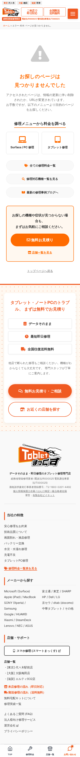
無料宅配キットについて (20, 698)
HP (44, 597)
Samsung (10, 608)
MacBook (29, 597)
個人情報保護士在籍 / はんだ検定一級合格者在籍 (40, 491)
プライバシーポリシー (18, 731)
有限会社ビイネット (44, 495)
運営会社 (10, 725)
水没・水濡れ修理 (15, 549)
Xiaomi (8, 620)
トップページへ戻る (40, 271)
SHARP (66, 591)
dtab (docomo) (63, 602)
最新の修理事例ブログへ (42, 192)
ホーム (6, 25)
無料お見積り (41, 240)
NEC (20, 625)
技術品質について (15, 531)
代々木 (9, 3)
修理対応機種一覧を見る (42, 178)
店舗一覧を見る (41, 252)
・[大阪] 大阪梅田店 (17, 673)
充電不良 (10, 554)
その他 (69, 608)
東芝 (56, 591)
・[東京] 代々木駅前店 (18, 667)
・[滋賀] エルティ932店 (19, 679)
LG (58, 597)
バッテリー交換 (14, 543)
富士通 (46, 591)
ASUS (29, 625)
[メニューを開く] (73, 14)
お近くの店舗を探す (43, 409)
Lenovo (9, 625)
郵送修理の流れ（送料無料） (27, 692)
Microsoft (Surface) (17, 591)
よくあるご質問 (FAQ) (18, 714)
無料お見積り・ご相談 (43, 391)
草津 (36, 3)
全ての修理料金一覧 (43, 165)
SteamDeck (23, 620)
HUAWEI (21, 614)
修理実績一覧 (12, 704)
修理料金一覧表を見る (22, 568)
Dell (51, 597)
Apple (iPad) (12, 597)
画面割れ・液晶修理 (17, 537)
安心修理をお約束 (15, 526)
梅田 (23, 3)
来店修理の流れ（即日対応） (27, 686)
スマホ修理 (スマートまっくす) (37, 650)
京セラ (46, 602)
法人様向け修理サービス (20, 719)
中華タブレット (52, 608)
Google (9, 614)
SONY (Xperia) (14, 602)
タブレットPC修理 (16, 560)
